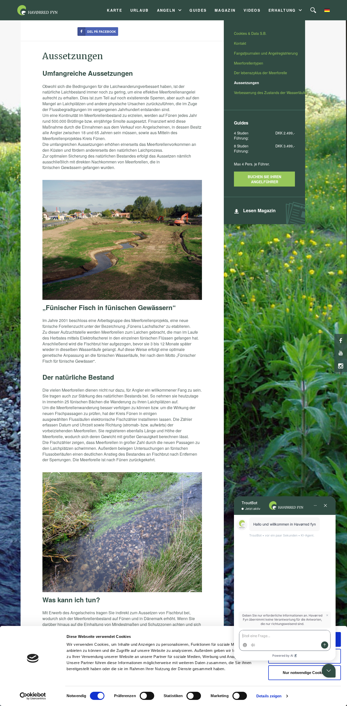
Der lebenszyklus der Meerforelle (260, 72)
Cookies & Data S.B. (250, 33)
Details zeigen (268, 696)
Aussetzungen (246, 82)
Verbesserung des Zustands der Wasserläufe (270, 92)
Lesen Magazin (259, 210)
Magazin (225, 10)
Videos (252, 10)
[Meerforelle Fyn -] (43, 10)
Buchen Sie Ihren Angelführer (264, 179)
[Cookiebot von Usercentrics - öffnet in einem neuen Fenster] (33, 696)
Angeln (166, 10)
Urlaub (139, 10)
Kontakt (240, 43)
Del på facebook (101, 31)
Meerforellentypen (248, 63)
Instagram (340, 365)
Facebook (340, 340)
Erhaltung (282, 10)
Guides (198, 10)
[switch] (147, 696)
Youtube (340, 353)
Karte (114, 10)
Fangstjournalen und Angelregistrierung (266, 53)
